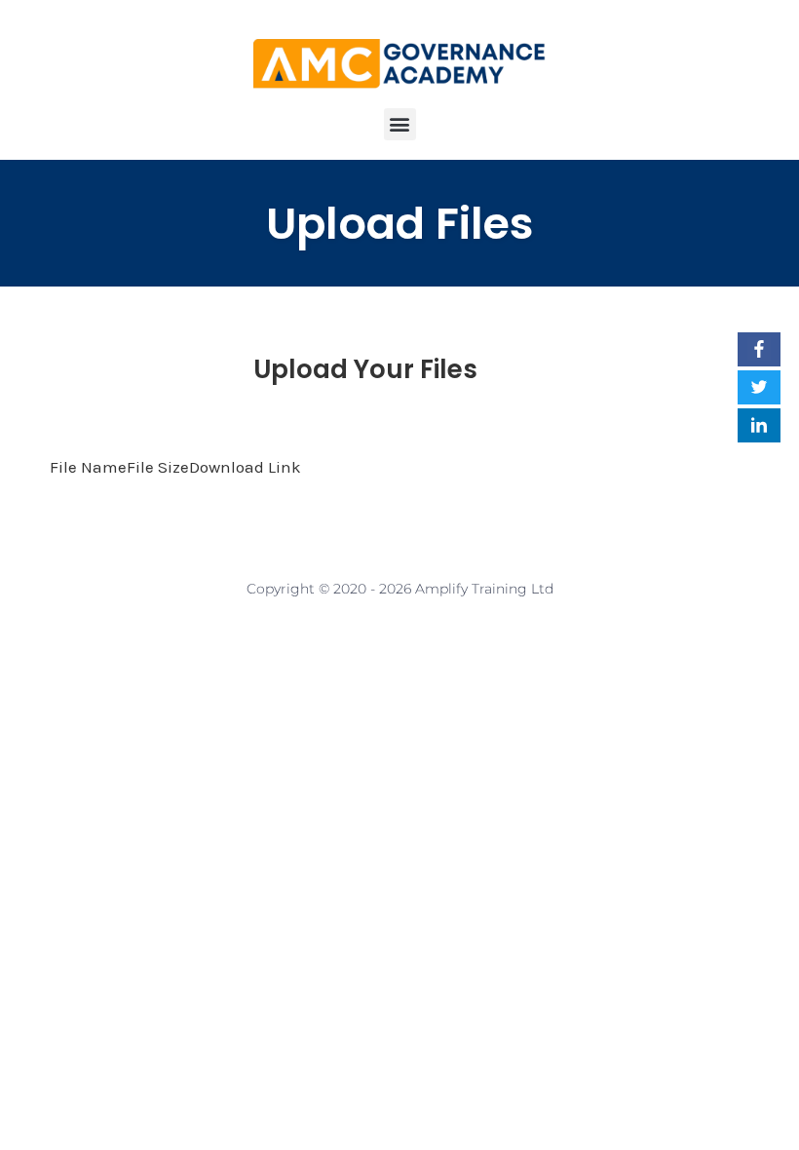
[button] (400, 124)
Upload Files (400, 223)
